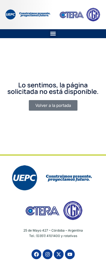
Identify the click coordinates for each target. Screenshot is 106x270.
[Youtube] (70, 254)
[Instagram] (47, 254)
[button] (53, 33)
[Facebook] (36, 254)
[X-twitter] (59, 254)
